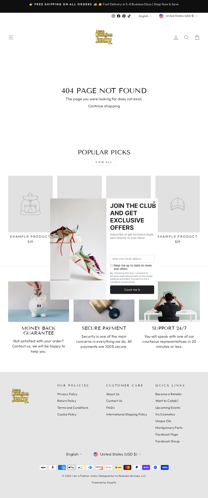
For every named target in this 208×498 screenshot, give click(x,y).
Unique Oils (163, 421)
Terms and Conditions (72, 408)
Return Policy (66, 401)
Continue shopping (104, 106)
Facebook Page (166, 434)
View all (104, 162)
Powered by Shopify (104, 482)
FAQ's (110, 408)
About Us (112, 394)
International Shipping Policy (126, 414)
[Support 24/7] (169, 301)
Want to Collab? (167, 401)
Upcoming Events (167, 408)
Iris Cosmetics (165, 414)
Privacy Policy (67, 394)
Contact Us (114, 401)
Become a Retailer (168, 394)
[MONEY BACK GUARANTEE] (38, 301)
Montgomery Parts (168, 428)
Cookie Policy (67, 414)
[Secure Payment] (104, 301)
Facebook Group (167, 441)
